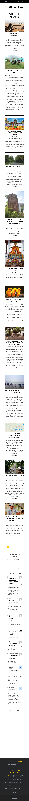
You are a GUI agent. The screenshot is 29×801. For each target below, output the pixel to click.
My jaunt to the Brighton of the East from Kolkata (14, 391)
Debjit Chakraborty (15, 169)
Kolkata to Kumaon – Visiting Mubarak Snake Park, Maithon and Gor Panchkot (14, 518)
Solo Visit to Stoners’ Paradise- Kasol (13, 670)
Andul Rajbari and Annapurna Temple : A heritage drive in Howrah (14, 133)
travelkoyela (15, 37)
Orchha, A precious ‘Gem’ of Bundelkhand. (13, 657)
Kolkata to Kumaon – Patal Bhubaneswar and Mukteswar (14, 342)
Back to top (14, 798)
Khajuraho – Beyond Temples (13, 690)
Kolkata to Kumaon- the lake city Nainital (14, 300)
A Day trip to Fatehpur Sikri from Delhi (13, 602)
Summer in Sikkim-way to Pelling (14, 475)
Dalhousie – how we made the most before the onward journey (13, 581)
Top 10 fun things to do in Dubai (13, 644)
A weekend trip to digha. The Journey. (14, 71)
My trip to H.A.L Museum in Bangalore (13, 618)
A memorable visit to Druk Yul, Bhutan (14, 270)
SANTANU (15, 272)
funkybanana (15, 73)
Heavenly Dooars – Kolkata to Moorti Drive (14, 167)
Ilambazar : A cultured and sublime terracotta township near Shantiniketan (14, 221)
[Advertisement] (17, 732)
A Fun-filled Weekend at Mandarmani (14, 34)
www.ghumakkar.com (12, 764)
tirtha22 (15, 136)
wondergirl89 (15, 394)
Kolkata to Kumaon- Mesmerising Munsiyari (14, 434)
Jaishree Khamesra (15, 477)
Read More (15, 50)
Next (19, 546)
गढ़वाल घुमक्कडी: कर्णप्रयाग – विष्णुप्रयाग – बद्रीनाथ (13, 633)
